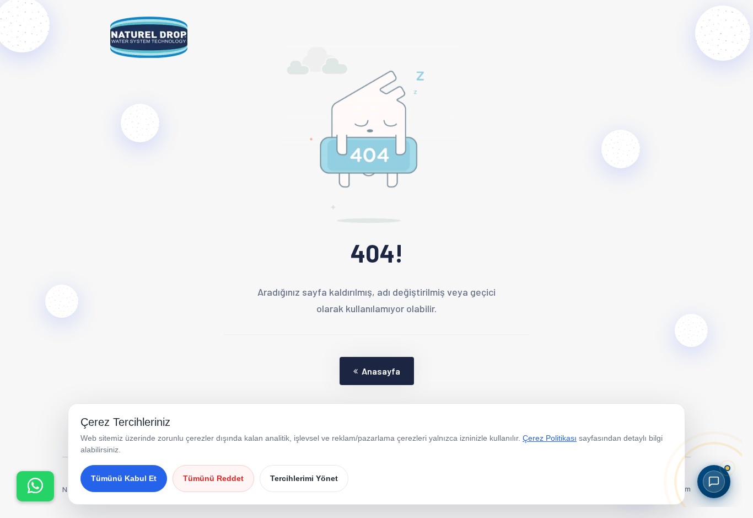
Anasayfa (381, 371)
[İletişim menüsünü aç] (35, 486)
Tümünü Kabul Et (124, 478)
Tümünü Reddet (213, 478)
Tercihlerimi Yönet (304, 478)
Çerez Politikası (550, 438)
